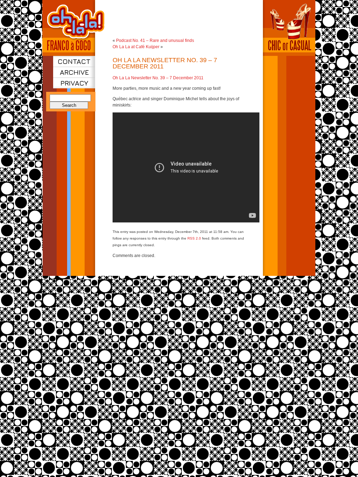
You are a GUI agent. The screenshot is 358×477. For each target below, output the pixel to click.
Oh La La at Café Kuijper (136, 46)
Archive (74, 72)
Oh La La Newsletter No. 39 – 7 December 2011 (165, 63)
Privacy (74, 83)
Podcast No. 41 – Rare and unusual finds (155, 40)
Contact (74, 61)
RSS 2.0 (194, 238)
